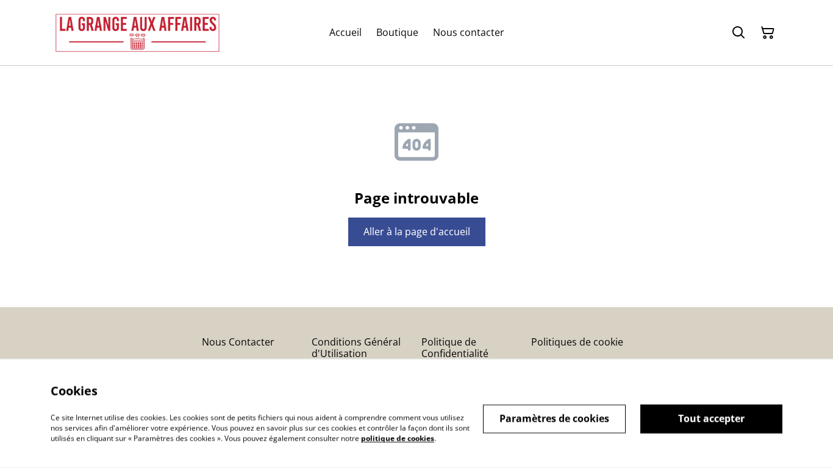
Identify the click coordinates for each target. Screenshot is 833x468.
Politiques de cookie (577, 342)
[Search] (738, 33)
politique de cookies (397, 438)
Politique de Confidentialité (454, 347)
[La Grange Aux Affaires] (137, 32)
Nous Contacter (238, 342)
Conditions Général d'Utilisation (356, 347)
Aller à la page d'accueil (416, 231)
